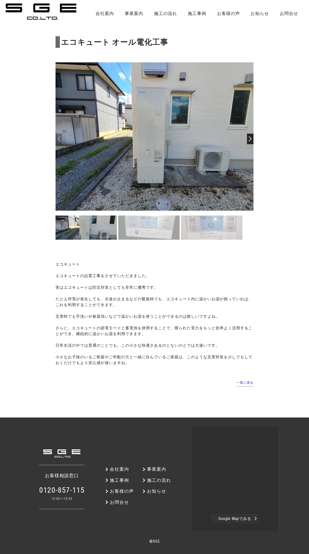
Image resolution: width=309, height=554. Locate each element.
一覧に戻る (245, 382)
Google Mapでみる (234, 518)
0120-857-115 (61, 490)
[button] (250, 139)
